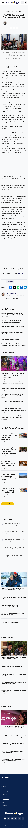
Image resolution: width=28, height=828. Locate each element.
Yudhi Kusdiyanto (12, 293)
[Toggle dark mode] (26, 2)
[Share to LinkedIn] (21, 287)
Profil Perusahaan (6, 789)
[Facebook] (5, 818)
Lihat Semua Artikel (7, 504)
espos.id (3, 802)
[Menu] (2, 2)
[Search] (22, 2)
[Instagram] (12, 818)
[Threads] (19, 818)
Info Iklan (4, 794)
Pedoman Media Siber (7, 783)
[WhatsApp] (23, 818)
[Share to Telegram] (25, 287)
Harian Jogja (5, 271)
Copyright (4, 786)
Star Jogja (4, 808)
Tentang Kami (5, 781)
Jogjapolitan (14, 11)
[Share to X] (14, 287)
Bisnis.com (4, 805)
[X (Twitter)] (8, 818)
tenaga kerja (10, 281)
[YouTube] (15, 818)
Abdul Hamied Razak (13, 22)
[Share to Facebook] (10, 287)
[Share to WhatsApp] (18, 287)
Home (7, 11)
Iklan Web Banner (6, 791)
